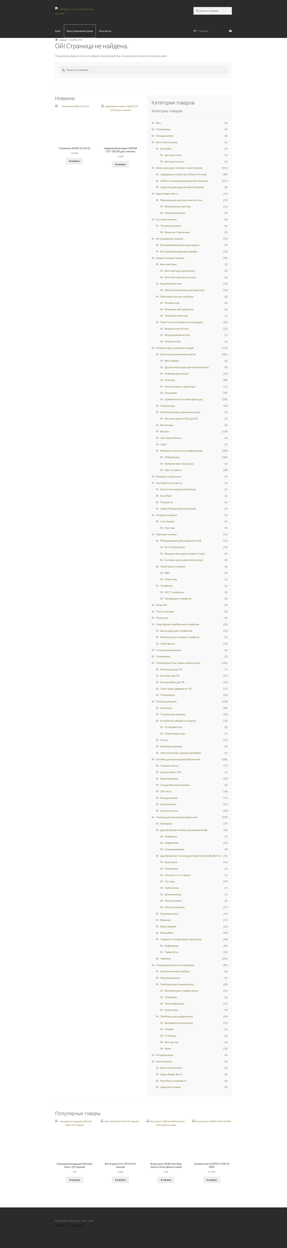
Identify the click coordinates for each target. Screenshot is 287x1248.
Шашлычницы (173, 894)
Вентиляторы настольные (180, 277)
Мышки (164, 431)
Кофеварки (171, 945)
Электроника (164, 1061)
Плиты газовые (165, 611)
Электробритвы (174, 1003)
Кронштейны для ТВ (172, 682)
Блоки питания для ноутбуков (178, 489)
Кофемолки (171, 842)
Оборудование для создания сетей (180, 540)
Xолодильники (164, 135)
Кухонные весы (169, 913)
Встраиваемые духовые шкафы (178, 251)
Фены (168, 1048)
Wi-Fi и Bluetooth (175, 547)
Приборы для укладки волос (176, 1016)
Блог (58, 31)
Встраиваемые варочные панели (179, 245)
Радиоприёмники (175, 213)
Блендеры (166, 823)
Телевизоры (163, 656)
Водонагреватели (171, 283)
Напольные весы (170, 977)
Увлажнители (173, 341)
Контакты (105, 31)
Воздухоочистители (176, 328)
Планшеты (166, 502)
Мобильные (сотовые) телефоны (180, 637)
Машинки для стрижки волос (181, 990)
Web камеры (172, 360)
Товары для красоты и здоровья (175, 965)
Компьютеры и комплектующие (175, 348)
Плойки (169, 1029)
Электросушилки (175, 907)
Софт (163, 444)
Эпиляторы (171, 1010)
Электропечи (168, 804)
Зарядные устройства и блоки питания (183, 174)
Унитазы (170, 527)
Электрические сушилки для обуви (180, 752)
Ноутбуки (166, 495)
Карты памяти (173, 470)
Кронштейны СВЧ (170, 772)
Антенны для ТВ (169, 675)
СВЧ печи (165, 791)
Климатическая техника (170, 258)
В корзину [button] (74, 160)
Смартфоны (167, 643)
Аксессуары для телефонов (176, 630)
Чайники (165, 958)
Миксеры (165, 920)
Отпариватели (173, 727)
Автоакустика (173, 155)
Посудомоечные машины (175, 785)
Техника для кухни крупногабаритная (178, 759)
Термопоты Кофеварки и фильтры (181, 939)
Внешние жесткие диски (179, 463)
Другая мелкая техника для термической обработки (190, 855)
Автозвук (165, 148)
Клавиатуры (167, 405)
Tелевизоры (163, 129)
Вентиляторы (168, 264)
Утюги (164, 740)
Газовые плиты (169, 765)
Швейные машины (171, 746)
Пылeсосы (162, 617)
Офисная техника (166, 534)
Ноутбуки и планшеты (169, 483)
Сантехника (167, 521)
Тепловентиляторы (176, 315)
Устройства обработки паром (178, 720)
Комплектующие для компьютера (180, 412)
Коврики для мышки (176, 373)
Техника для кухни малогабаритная (176, 817)
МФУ (167, 573)
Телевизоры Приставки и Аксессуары (178, 662)
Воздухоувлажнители (177, 335)
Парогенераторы (175, 733)
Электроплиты (169, 810)
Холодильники (169, 798)
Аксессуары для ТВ (171, 669)
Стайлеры (170, 1035)
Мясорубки (166, 932)
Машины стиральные (177, 232)
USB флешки (172, 457)
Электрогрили (173, 900)
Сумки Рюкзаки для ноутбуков (178, 508)
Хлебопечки (172, 887)
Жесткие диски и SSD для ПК (181, 418)
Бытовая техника (166, 219)
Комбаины (171, 836)
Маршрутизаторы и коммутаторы (185, 553)
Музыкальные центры (178, 206)
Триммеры (171, 997)
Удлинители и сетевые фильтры (184, 399)
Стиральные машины (168, 650)
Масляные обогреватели (179, 309)
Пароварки (171, 868)
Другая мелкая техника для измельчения (183, 830)
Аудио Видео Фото (167, 193)
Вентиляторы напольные (180, 270)
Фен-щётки (171, 1042)
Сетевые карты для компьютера (184, 560)
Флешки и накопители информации (181, 450)
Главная (63, 39)
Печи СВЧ (161, 605)
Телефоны (166, 585)
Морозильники (169, 778)
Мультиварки (168, 926)
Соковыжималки (174, 849)
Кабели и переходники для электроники (184, 180)
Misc (158, 123)
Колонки (170, 380)
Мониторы (166, 425)
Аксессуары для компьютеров (177, 354)
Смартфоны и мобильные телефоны (177, 624)
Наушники (171, 392)
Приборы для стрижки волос (177, 984)
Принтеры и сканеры (172, 566)
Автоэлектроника (166, 142)
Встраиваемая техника (169, 238)
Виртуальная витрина (80, 31)
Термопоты (171, 952)
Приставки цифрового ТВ (175, 688)
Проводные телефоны (178, 598)
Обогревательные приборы (176, 296)
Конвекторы (172, 302)
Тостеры (170, 881)
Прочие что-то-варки (178, 875)
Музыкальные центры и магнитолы (181, 200)
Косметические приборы (175, 971)
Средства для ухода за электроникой (182, 187)
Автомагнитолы (174, 161)
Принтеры (171, 579)
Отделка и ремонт (167, 515)
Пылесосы (166, 708)
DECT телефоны (174, 592)
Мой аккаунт (62, 1225)
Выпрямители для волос (179, 1023)
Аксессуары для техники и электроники (179, 167)
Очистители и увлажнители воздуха (181, 322)
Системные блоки (170, 438)
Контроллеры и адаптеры (180, 386)
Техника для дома (170, 225)
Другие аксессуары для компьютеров (187, 367)
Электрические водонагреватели (184, 290)
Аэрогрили (171, 862)
